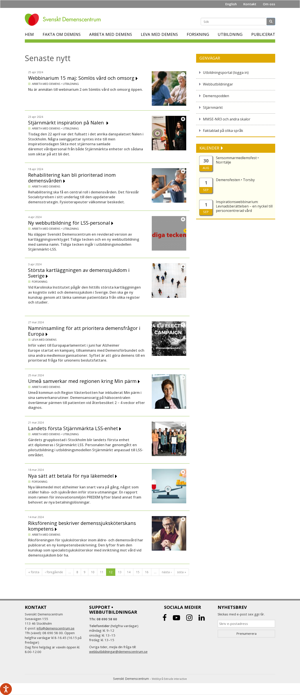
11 (101, 572)
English (231, 4)
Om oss (269, 4)
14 (128, 572)
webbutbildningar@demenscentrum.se (118, 651)
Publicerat (263, 34)
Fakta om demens (62, 34)
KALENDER (209, 148)
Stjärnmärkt (213, 107)
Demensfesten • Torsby (235, 179)
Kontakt (249, 4)
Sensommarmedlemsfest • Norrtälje (237, 160)
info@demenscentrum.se (55, 628)
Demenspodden (216, 95)
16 (146, 572)
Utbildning (230, 34)
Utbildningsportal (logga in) (226, 72)
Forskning (198, 34)
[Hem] (64, 20)
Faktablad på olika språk (223, 130)
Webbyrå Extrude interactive (169, 679)
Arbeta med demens (110, 34)
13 (119, 572)
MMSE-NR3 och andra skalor (226, 119)
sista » (181, 572)
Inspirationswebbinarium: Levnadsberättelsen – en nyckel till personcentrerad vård (244, 206)
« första (33, 572)
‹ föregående (54, 572)
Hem (29, 34)
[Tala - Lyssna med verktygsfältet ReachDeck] (6, 689)
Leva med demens (159, 34)
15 (137, 572)
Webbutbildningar (218, 84)
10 (92, 572)
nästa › (167, 572)
